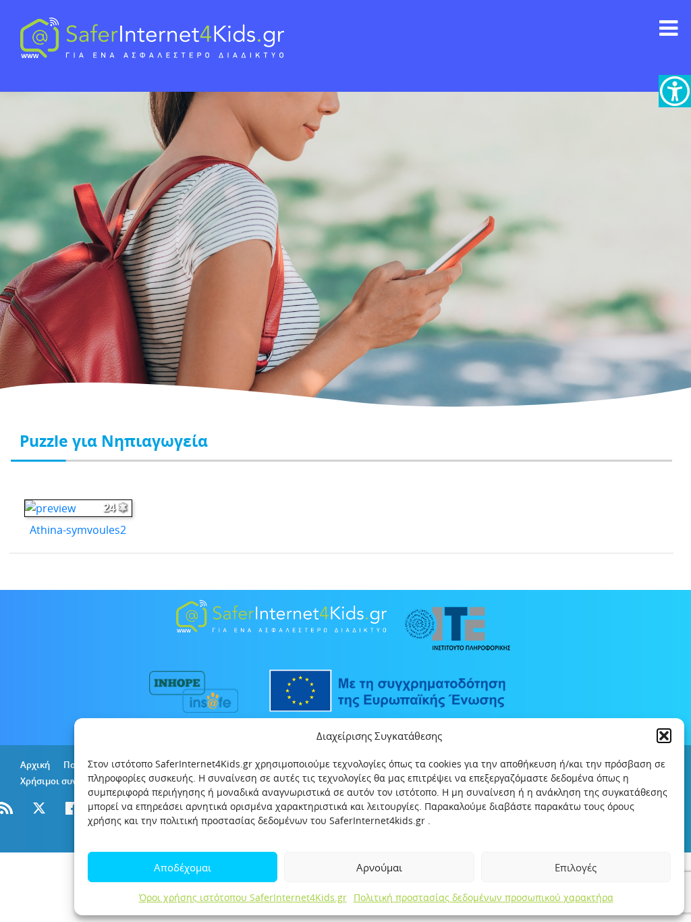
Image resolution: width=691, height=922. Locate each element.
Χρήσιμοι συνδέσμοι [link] (63, 781)
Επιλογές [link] (576, 867)
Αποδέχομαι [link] (182, 867)
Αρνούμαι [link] (379, 867)
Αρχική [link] (35, 765)
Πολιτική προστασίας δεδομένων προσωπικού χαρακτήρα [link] (483, 897)
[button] (664, 735)
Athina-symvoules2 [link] (78, 529)
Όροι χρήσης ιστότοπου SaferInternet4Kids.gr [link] (243, 897)
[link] (675, 91)
